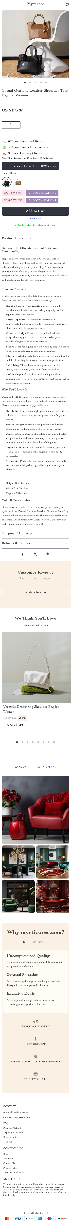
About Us (8, 1159)
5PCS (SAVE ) (13, 200)
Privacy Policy (10, 1168)
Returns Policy (10, 1137)
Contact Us (9, 1163)
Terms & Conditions (13, 1173)
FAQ (5, 1123)
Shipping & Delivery (13, 1133)
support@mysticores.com (16, 1112)
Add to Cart (35, 211)
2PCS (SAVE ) (13, 193)
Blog (5, 1154)
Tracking (7, 1142)
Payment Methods (12, 1128)
